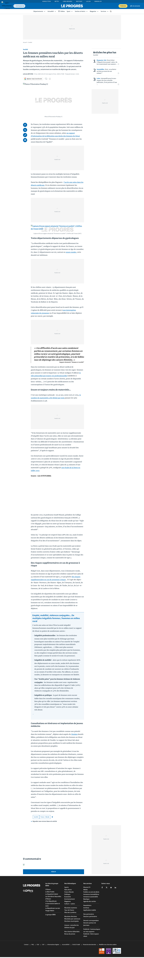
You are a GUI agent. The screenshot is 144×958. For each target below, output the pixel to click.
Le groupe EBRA (50, 915)
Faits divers (68, 890)
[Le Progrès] (72, 6)
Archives (86, 908)
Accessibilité (65, 944)
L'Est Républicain (51, 901)
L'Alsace (48, 889)
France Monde (69, 892)
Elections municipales (71, 921)
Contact (26, 944)
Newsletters (46, 1)
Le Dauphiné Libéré (51, 894)
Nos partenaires (88, 914)
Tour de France (69, 910)
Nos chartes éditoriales (72, 931)
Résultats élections (70, 916)
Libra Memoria (67, 1)
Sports (66, 887)
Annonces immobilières (91, 894)
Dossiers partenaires (90, 916)
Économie (67, 897)
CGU (38, 944)
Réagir (53, 871)
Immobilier (98, 1)
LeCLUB (88, 1)
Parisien (74, 734)
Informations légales (53, 944)
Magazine (67, 901)
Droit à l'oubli (76, 944)
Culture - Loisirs (69, 904)
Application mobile (89, 910)
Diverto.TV (86, 887)
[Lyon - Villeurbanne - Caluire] (7, 5)
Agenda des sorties (89, 901)
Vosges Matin (49, 910)
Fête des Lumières (70, 912)
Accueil (25, 42)
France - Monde (45, 817)
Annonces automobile (90, 897)
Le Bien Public (49, 892)
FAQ (32, 944)
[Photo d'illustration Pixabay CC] (53, 98)
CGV (43, 944)
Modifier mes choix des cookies (108, 944)
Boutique (79, 1)
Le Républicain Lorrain (52, 908)
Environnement (69, 899)
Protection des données (89, 944)
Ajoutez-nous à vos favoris (34, 79)
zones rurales (71, 252)
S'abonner (123, 6)
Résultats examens (70, 908)
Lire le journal (20, 6)
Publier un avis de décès (91, 892)
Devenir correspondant (91, 920)
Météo (57, 1)
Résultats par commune (72, 919)
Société (30, 42)
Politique (67, 894)
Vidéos (62, 11)
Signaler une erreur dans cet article (44, 821)
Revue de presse (69, 934)
